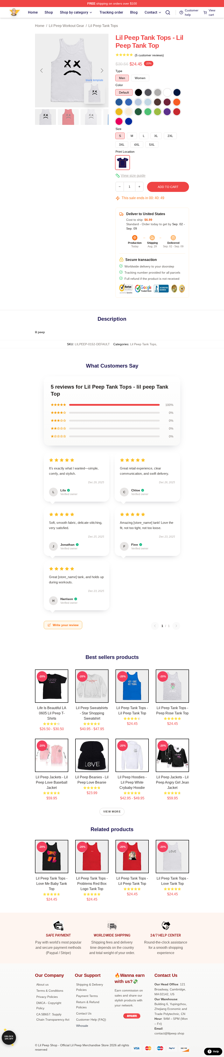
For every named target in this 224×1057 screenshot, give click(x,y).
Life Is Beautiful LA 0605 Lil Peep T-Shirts (51, 713)
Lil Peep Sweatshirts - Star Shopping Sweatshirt (92, 713)
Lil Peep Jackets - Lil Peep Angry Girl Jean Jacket (172, 782)
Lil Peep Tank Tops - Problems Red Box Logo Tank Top (92, 883)
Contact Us (83, 1013)
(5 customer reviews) (149, 55)
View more (112, 811)
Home (39, 26)
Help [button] (216, 1051)
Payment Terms (87, 996)
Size (118, 129)
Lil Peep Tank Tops (103, 26)
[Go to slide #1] (45, 117)
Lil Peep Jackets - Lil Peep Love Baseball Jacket (52, 782)
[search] (167, 12)
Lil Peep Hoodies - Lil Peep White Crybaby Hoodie (132, 782)
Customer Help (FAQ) (91, 1019)
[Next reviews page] (176, 626)
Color (119, 85)
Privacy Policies (47, 997)
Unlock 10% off (8, 1037)
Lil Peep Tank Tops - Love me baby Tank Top (51, 883)
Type (119, 71)
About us (42, 984)
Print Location (125, 151)
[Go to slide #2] (68, 117)
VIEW (52, 698)
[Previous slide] (41, 70)
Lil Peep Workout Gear (66, 26)
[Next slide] (101, 70)
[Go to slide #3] (91, 117)
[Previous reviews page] (155, 626)
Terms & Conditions (49, 990)
